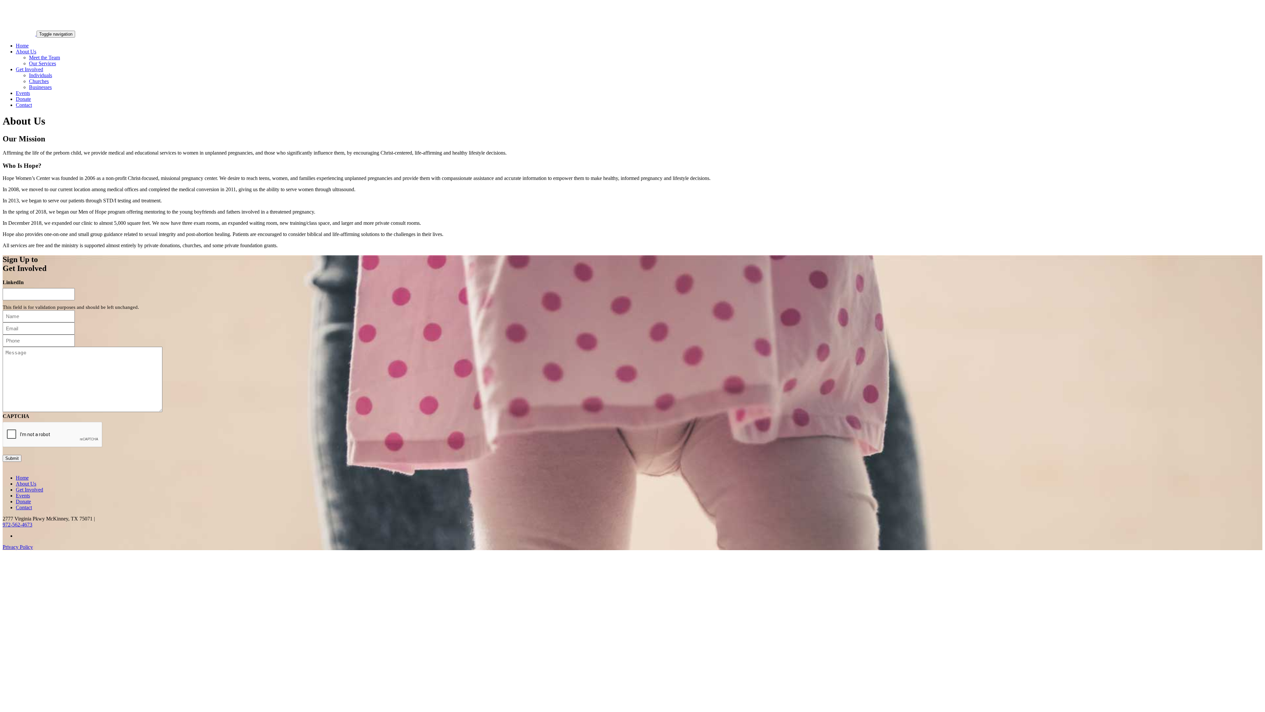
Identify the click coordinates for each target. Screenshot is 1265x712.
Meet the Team (44, 57)
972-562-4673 (17, 524)
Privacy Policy (18, 547)
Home (22, 45)
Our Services (42, 63)
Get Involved (29, 69)
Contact (24, 105)
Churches (39, 81)
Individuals (40, 75)
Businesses (40, 87)
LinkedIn (13, 282)
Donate (23, 99)
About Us (26, 51)
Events (23, 93)
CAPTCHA (16, 416)
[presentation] (53, 435)
